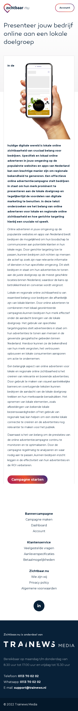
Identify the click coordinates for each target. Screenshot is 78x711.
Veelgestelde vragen (39, 548)
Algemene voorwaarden (39, 588)
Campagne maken (39, 519)
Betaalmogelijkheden (39, 559)
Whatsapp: (22, 682)
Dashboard (39, 525)
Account (39, 531)
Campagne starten (27, 480)
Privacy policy (39, 582)
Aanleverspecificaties (39, 554)
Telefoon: (21, 676)
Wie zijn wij (39, 577)
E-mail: (25, 687)
